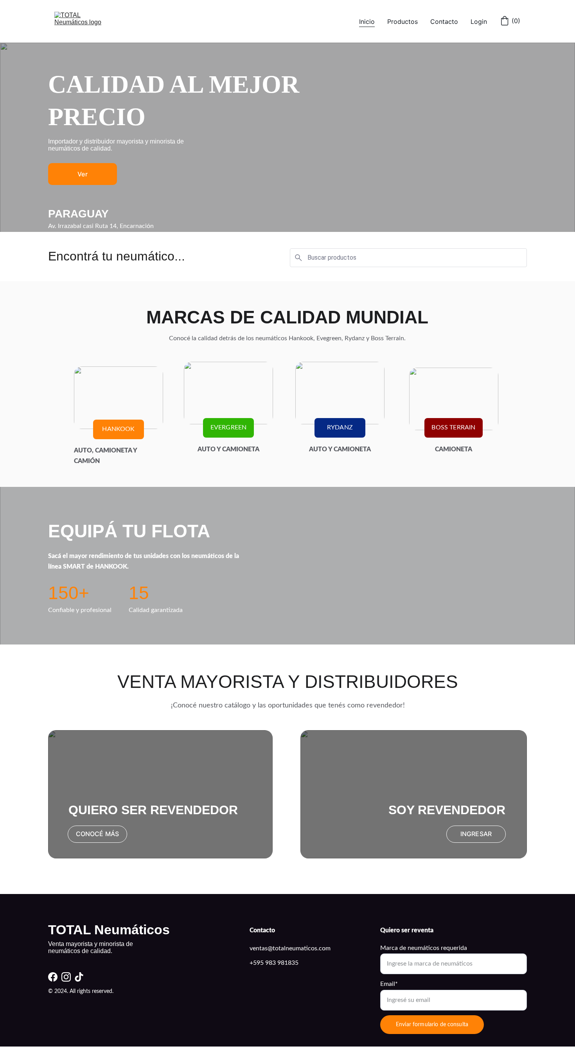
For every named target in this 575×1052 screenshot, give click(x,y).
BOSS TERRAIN (453, 427)
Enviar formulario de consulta (432, 1024)
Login (479, 21)
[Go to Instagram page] (66, 977)
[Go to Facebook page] (53, 977)
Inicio (367, 21)
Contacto (444, 21)
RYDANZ (340, 427)
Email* (389, 984)
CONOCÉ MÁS (97, 834)
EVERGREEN (228, 427)
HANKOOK (118, 429)
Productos (402, 21)
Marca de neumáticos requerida (423, 948)
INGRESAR (476, 834)
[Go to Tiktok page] (79, 977)
